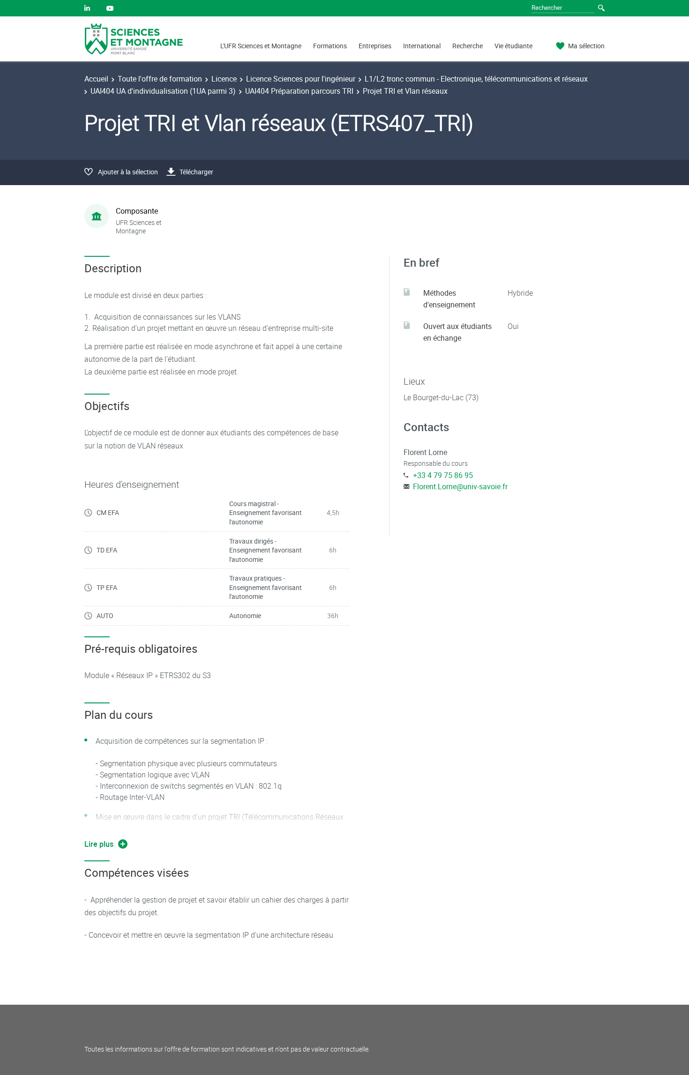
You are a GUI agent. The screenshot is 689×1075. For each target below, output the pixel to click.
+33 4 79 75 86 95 (443, 475)
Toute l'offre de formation (160, 79)
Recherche (467, 45)
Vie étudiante (513, 45)
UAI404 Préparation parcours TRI (299, 91)
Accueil (96, 79)
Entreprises (375, 45)
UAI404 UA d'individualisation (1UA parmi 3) (163, 91)
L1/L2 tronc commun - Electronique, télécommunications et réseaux (476, 79)
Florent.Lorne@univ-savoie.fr (460, 486)
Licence (224, 79)
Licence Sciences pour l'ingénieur (300, 79)
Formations (330, 45)
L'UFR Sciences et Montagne (260, 45)
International (422, 45)
